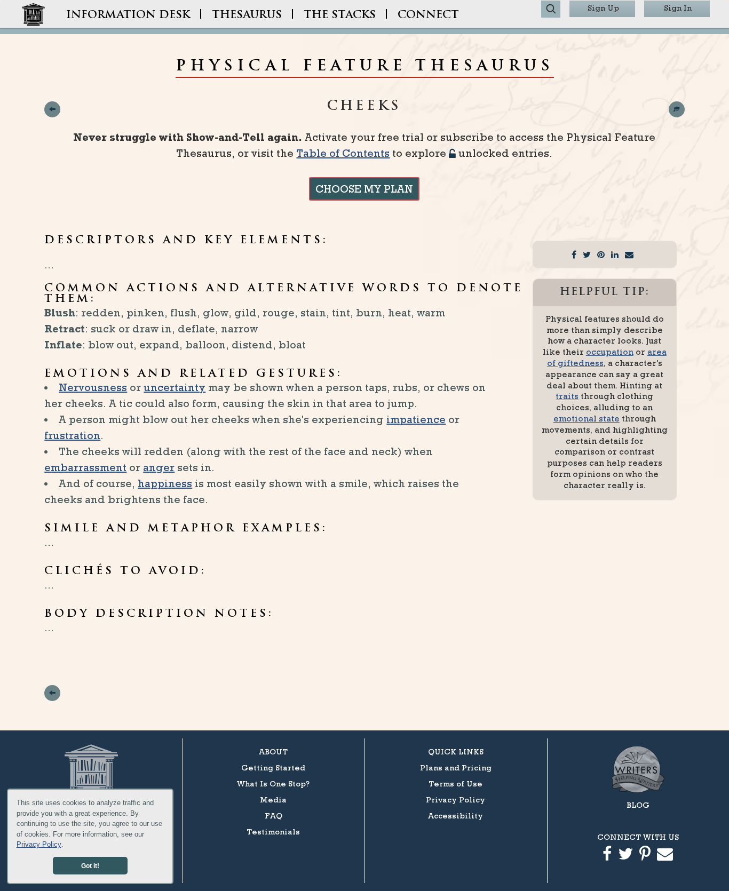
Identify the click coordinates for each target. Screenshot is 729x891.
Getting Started (273, 767)
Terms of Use (455, 783)
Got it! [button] (90, 865)
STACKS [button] (340, 15)
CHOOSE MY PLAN (364, 189)
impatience (416, 419)
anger (159, 467)
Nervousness (93, 387)
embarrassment (85, 467)
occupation (609, 352)
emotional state (586, 418)
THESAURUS (247, 15)
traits (567, 396)
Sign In (678, 7)
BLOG (638, 804)
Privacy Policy (39, 844)
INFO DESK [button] (128, 15)
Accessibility (455, 815)
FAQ (273, 815)
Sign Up (603, 7)
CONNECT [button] (428, 15)
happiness (165, 483)
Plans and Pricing (456, 767)
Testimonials (273, 831)
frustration (72, 435)
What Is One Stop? (273, 783)
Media (273, 799)
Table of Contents (343, 153)
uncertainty (174, 387)
